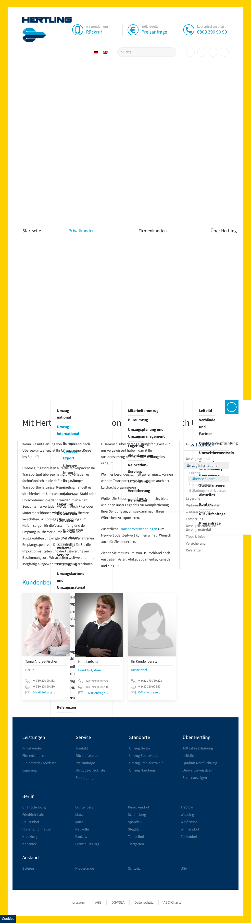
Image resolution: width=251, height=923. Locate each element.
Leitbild (205, 410)
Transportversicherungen (138, 529)
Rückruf (94, 32)
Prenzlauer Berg (87, 844)
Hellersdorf (30, 822)
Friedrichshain (33, 814)
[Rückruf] (78, 29)
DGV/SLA (118, 902)
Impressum (76, 902)
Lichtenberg (84, 807)
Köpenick (29, 844)
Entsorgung (194, 519)
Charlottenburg (34, 807)
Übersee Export (203, 478)
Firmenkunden (152, 231)
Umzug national (64, 414)
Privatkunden (81, 231)
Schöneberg (137, 814)
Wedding (187, 814)
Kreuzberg (30, 836)
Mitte (79, 822)
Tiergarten (136, 844)
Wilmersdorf (190, 829)
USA (184, 868)
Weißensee (189, 822)
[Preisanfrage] (133, 29)
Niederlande (84, 868)
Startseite (31, 231)
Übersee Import (201, 484)
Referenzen (65, 707)
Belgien (28, 868)
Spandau (135, 822)
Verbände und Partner (207, 426)
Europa (194, 473)
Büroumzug (136, 420)
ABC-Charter (173, 902)
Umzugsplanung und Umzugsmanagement (136, 433)
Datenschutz (144, 902)
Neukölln (82, 829)
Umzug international (65, 430)
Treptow (187, 807)
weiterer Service (198, 512)
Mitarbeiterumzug (136, 410)
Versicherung (196, 543)
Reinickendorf (138, 807)
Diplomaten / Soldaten (203, 505)
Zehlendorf (189, 836)
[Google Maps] (224, 52)
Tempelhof (136, 836)
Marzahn (81, 814)
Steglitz (133, 829)
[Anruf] (189, 29)
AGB (98, 902)
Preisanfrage (154, 32)
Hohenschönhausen (37, 829)
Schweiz (134, 868)
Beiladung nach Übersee (207, 490)
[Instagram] (201, 52)
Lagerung (193, 498)
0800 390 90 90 (212, 32)
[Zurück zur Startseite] (47, 29)
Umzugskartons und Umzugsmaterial (65, 580)
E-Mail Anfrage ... (44, 692)
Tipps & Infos (195, 536)
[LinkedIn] (213, 52)
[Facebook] (190, 52)
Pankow (81, 836)
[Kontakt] (231, 407)
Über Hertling (196, 737)
